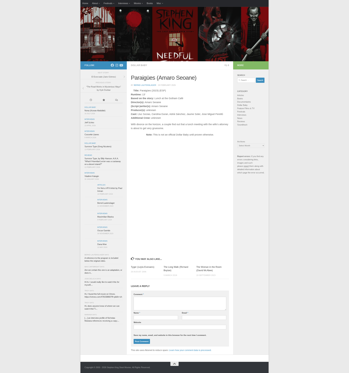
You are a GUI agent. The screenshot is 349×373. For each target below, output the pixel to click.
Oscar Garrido (103, 230)
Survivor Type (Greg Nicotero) (98, 146)
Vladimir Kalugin (92, 176)
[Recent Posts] (91, 100)
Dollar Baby (139, 65)
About (95, 3)
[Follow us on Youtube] (121, 65)
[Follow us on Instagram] (116, 65)
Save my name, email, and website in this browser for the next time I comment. (170, 335)
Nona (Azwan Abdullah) (95, 110)
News (239, 118)
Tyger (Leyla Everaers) (142, 267)
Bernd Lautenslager (145, 85)
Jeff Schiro (89, 122)
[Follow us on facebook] (112, 65)
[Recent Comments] (116, 100)
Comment (139, 294)
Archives (241, 141)
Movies (137, 3)
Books (150, 3)
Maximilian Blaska (105, 217)
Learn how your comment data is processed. (190, 350)
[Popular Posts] (103, 100)
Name (137, 313)
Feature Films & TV (246, 108)
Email (185, 313)
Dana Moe (102, 244)
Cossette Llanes (92, 134)
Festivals (108, 3)
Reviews (88, 155)
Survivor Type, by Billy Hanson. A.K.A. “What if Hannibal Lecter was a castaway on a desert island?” (103, 161)
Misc (159, 3)
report (246, 166)
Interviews (123, 3)
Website (137, 322)
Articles (101, 185)
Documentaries (244, 102)
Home (85, 3)
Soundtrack (242, 125)
